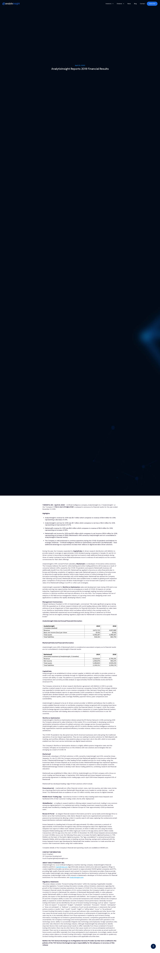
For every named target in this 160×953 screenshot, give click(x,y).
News (129, 4)
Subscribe (152, 4)
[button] (110, 3)
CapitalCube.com (62, 867)
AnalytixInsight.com (76, 877)
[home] (11, 4)
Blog (135, 4)
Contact (142, 4)
